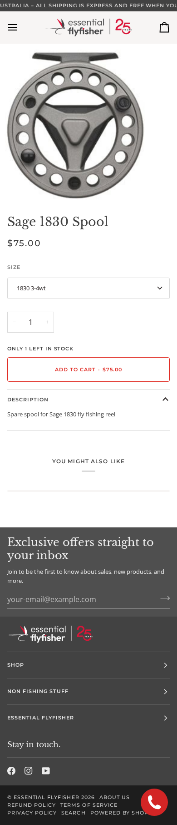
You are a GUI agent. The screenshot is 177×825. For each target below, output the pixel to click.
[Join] (162, 598)
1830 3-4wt (31, 288)
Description (28, 399)
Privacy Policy (32, 813)
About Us (114, 797)
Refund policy (31, 805)
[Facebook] (11, 771)
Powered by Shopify (123, 813)
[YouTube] (46, 771)
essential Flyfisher (46, 797)
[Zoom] (17, 184)
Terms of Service (88, 805)
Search (73, 813)
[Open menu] (20, 27)
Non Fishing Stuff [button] (38, 691)
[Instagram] (29, 771)
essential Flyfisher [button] (40, 717)
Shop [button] (15, 665)
